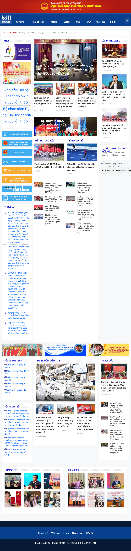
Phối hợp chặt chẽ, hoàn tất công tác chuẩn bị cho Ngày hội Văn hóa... (116, 434)
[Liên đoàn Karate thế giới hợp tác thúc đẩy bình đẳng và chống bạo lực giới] (70, 212)
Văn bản (55, 533)
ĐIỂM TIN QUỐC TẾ (11, 406)
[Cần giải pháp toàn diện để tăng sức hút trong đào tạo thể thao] (65, 409)
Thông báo (77, 533)
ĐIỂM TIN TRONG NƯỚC (13, 360)
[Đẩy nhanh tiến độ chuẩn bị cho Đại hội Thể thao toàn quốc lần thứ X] (87, 89)
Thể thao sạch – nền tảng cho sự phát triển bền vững (15, 452)
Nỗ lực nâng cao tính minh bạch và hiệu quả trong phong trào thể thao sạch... (84, 187)
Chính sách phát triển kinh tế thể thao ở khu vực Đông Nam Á (16, 431)
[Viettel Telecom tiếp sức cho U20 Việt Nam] (38, 207)
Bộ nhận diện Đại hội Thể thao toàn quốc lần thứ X (17, 115)
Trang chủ (43, 533)
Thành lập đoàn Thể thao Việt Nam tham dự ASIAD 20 (53, 199)
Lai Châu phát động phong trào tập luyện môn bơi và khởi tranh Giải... (117, 421)
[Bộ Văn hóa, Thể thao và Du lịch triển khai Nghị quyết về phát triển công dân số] (86, 409)
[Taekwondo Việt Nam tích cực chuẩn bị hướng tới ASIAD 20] (43, 89)
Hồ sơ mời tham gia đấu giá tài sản (18, 33)
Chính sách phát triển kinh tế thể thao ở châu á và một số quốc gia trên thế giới (16, 422)
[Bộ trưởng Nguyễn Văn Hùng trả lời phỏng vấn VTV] (13, 474)
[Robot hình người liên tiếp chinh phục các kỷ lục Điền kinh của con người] (82, 152)
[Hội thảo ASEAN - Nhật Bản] (32, 493)
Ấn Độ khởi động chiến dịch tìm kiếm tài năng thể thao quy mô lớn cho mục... (85, 228)
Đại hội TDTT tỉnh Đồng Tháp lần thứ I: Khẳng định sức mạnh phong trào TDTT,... (53, 187)
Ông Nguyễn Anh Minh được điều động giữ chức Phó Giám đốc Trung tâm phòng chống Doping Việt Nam (64, 69)
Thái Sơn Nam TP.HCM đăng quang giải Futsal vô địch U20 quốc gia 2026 (52, 219)
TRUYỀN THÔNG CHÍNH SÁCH (48, 360)
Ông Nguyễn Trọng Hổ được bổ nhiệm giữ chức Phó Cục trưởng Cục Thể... (117, 407)
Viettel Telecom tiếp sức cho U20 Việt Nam (52, 208)
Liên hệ (89, 533)
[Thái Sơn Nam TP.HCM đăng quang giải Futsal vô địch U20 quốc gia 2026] (38, 216)
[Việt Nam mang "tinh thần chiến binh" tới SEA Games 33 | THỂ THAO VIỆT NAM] (52, 474)
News (66, 533)
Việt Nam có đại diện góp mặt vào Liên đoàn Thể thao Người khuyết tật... (117, 448)
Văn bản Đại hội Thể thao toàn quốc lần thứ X (16, 96)
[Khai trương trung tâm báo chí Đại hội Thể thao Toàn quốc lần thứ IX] (32, 474)
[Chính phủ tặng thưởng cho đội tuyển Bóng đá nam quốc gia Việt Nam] (65, 89)
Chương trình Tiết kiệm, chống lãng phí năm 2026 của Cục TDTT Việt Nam (48, 33)
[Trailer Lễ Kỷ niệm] (13, 493)
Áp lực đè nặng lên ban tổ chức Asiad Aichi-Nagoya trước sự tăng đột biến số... (85, 201)
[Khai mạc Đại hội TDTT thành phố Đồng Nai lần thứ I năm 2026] (49, 152)
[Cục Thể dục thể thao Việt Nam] (6, 18)
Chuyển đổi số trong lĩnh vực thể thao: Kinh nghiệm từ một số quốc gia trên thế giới (16, 413)
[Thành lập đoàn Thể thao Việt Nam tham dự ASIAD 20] (38, 198)
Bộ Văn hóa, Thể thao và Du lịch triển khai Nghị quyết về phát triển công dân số (85, 423)
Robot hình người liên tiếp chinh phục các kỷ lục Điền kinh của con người (81, 167)
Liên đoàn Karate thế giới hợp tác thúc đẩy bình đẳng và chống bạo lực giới (85, 214)
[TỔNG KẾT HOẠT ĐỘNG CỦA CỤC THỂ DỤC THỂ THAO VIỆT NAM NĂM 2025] (52, 493)
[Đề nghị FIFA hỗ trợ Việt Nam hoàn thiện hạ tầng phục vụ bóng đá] (114, 43)
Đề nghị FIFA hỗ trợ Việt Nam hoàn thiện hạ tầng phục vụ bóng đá (113, 64)
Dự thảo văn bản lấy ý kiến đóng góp (113, 149)
